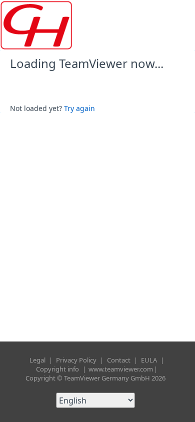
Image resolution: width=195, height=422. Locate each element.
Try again (79, 108)
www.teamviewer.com (120, 369)
